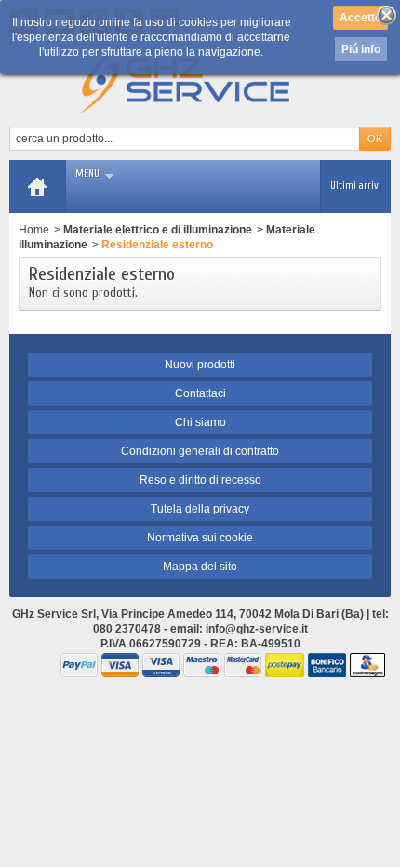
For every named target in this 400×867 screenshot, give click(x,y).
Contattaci (200, 393)
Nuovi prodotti (200, 364)
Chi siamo (200, 422)
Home (34, 229)
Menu (87, 173)
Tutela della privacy (200, 508)
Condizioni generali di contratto (200, 451)
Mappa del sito (200, 566)
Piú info (360, 49)
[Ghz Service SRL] (200, 80)
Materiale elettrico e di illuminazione (157, 229)
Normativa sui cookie (200, 537)
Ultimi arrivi (355, 186)
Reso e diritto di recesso (200, 480)
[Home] (37, 186)
